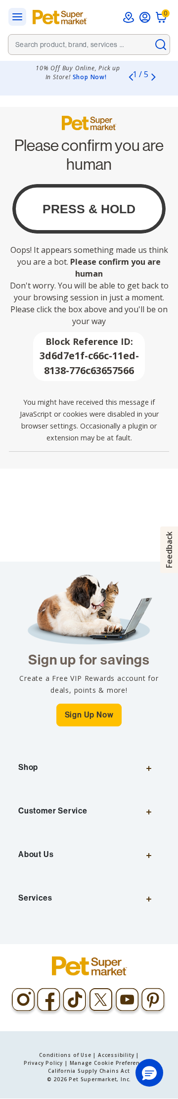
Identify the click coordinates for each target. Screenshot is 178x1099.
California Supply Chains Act (89, 1070)
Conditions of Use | (67, 1054)
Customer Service (53, 810)
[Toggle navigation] (20, 17)
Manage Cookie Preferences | (112, 1062)
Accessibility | (118, 1054)
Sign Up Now (89, 714)
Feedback (169, 549)
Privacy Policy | (46, 1062)
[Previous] (130, 77)
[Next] (153, 77)
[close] (161, 44)
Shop (28, 767)
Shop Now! (90, 77)
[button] (149, 1073)
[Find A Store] (128, 17)
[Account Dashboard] (145, 17)
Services (35, 898)
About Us (35, 854)
